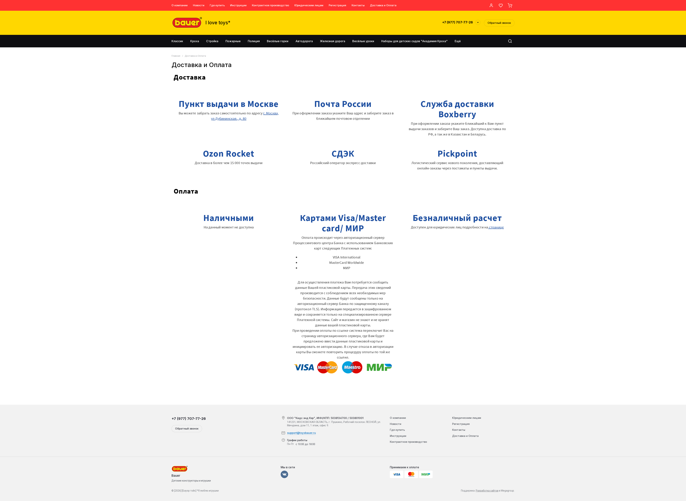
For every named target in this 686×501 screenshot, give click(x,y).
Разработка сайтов (487, 490)
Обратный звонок (499, 22)
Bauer (176, 475)
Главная (176, 56)
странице (496, 227)
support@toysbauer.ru (301, 433)
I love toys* (217, 22)
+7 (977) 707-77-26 (457, 22)
